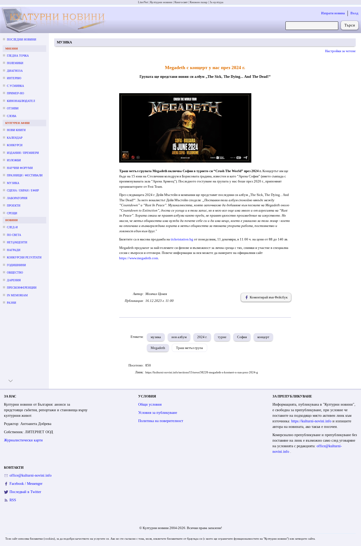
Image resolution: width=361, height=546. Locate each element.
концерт (263, 337)
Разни (11, 302)
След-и (12, 227)
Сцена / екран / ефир (23, 190)
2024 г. (202, 337)
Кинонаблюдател (21, 100)
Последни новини (21, 39)
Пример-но (15, 93)
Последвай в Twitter (25, 492)
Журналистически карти (23, 440)
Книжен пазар (198, 2)
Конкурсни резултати (24, 257)
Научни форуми (20, 167)
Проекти (13, 205)
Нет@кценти (17, 242)
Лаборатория (17, 198)
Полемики (15, 63)
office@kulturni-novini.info (31, 475)
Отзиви (12, 108)
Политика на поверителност (160, 421)
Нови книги (16, 130)
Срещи (12, 213)
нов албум (179, 337)
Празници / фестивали (25, 175)
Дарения (14, 280)
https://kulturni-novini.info (311, 421)
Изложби (14, 160)
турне (222, 337)
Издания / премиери (23, 152)
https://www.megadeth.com (138, 258)
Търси (349, 25)
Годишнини (16, 265)
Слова (11, 116)
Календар (14, 137)
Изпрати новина (333, 13)
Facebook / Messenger (26, 484)
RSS (13, 500)
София (242, 337)
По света (14, 234)
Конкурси (14, 145)
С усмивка (15, 85)
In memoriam (17, 295)
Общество (15, 272)
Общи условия (149, 404)
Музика (13, 183)
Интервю (14, 78)
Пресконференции (21, 287)
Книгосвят (181, 2)
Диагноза (15, 70)
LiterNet (143, 2)
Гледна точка (18, 55)
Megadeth (158, 348)
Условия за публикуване (157, 413)
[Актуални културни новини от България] (55, 20)
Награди (13, 250)
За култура (216, 2)
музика (156, 337)
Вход (354, 13)
